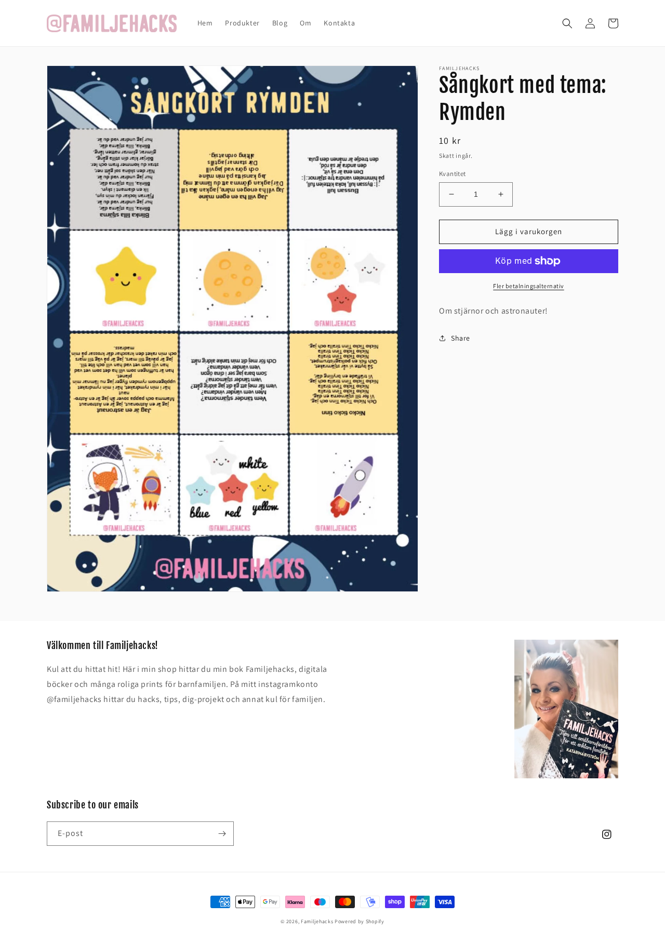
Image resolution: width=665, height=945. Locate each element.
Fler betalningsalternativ (528, 286)
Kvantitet (452, 173)
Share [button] (460, 338)
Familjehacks (317, 921)
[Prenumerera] (221, 833)
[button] (567, 23)
